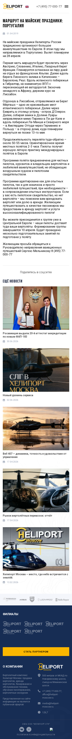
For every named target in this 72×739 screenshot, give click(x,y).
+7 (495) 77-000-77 (49, 6)
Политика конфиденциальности (36, 735)
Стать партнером (36, 651)
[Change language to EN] (27, 6)
